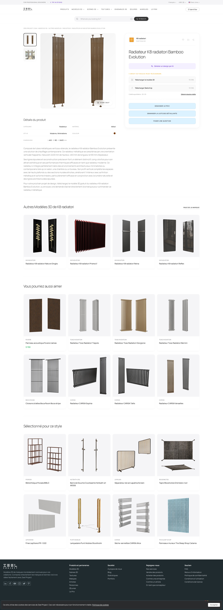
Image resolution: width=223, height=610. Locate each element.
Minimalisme (62, 133)
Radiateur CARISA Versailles (171, 403)
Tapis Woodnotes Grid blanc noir (173, 483)
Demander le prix (162, 106)
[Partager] (193, 39)
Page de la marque (191, 207)
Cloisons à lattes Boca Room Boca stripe (43, 403)
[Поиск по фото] (131, 18)
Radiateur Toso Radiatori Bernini (173, 343)
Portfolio (111, 579)
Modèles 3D (77, 9)
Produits (64, 9)
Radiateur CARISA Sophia (81, 403)
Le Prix (154, 9)
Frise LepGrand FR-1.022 (36, 543)
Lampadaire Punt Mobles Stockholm (86, 543)
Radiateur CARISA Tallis (125, 403)
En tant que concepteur (155, 585)
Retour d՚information (193, 572)
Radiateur (63, 126)
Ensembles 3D (121, 9)
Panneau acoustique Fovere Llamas (41, 343)
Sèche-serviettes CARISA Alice (128, 543)
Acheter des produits (154, 575)
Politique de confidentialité (196, 575)
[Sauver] (183, 39)
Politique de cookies (100, 605)
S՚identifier (192, 9)
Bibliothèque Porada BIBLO (37, 483)
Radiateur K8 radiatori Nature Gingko (42, 263)
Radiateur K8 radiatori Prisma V (83, 263)
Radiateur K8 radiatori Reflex (171, 263)
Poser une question (162, 121)
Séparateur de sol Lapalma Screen (129, 483)
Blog (109, 572)
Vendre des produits (154, 572)
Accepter (214, 605)
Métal (113, 126)
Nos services (151, 569)
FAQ (186, 569)
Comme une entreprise (155, 579)
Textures (105, 9)
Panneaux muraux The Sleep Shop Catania (178, 543)
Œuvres (133, 9)
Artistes (72, 582)
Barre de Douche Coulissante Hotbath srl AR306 (88, 484)
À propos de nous (115, 569)
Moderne (53, 133)
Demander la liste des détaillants (162, 113)
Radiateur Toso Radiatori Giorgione (130, 343)
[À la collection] (188, 39)
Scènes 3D (91, 9)
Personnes (73, 585)
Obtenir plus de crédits (188, 94)
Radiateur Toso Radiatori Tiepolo (84, 343)
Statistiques (113, 575)
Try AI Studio (57, 2)
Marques (144, 9)
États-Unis (194, 2)
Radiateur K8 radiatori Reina (127, 263)
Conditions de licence (194, 582)
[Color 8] (115, 133)
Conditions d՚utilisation (194, 579)
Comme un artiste (153, 582)
